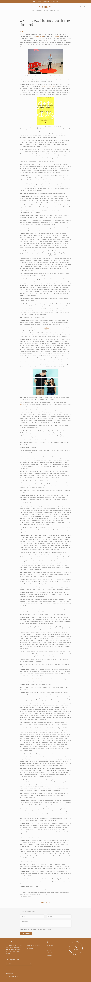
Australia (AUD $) (12, 976)
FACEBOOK (30, 948)
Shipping (49, 950)
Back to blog (46, 902)
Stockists (49, 955)
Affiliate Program (51, 952)
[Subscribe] (30, 963)
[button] (8, 6)
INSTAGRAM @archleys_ (33, 945)
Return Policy (50, 947)
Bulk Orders (50, 945)
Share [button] (22, 31)
